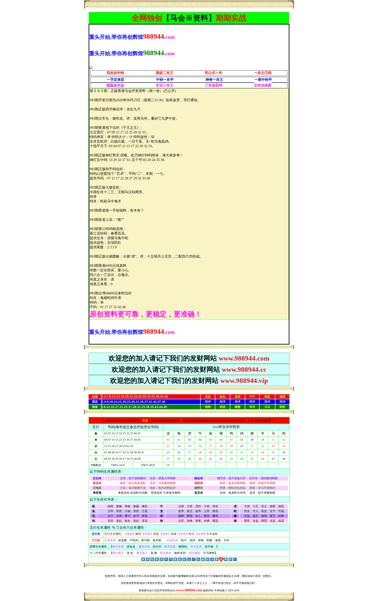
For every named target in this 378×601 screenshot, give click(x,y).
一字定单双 (115, 79)
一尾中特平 (263, 79)
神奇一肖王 (214, 79)
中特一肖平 (165, 79)
